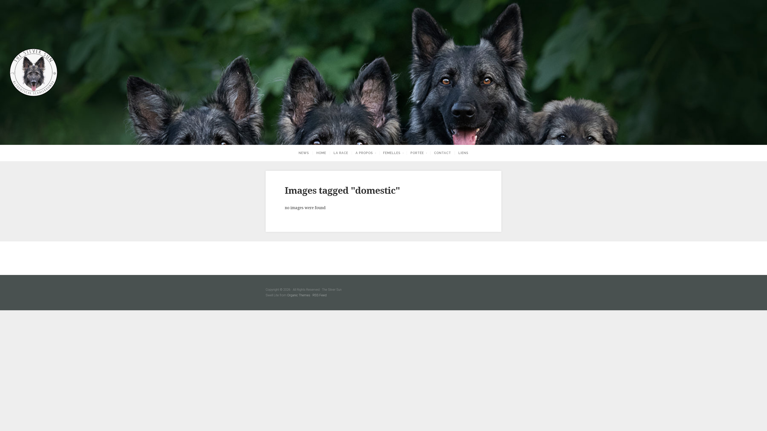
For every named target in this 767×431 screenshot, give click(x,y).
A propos (364, 153)
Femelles (391, 153)
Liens (463, 153)
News (304, 153)
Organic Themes (298, 295)
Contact (442, 153)
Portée (417, 153)
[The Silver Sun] (383, 72)
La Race (341, 153)
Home (321, 153)
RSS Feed (320, 295)
